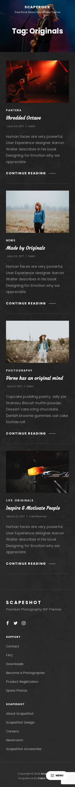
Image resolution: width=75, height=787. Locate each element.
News (11, 240)
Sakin (31, 126)
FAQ (9, 655)
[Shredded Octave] (37, 81)
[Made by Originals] (37, 212)
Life (9, 500)
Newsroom (14, 740)
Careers (12, 731)
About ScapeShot (20, 713)
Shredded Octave (23, 118)
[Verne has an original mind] (37, 342)
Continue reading (31, 173)
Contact (12, 646)
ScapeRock (37, 6)
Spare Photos (16, 690)
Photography (19, 370)
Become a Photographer (25, 673)
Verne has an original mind (34, 378)
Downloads (14, 664)
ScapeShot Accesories (23, 749)
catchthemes (38, 516)
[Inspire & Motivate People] (37, 472)
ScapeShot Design (20, 722)
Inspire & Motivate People (33, 508)
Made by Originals (25, 248)
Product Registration (22, 681)
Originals (24, 500)
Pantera (14, 110)
